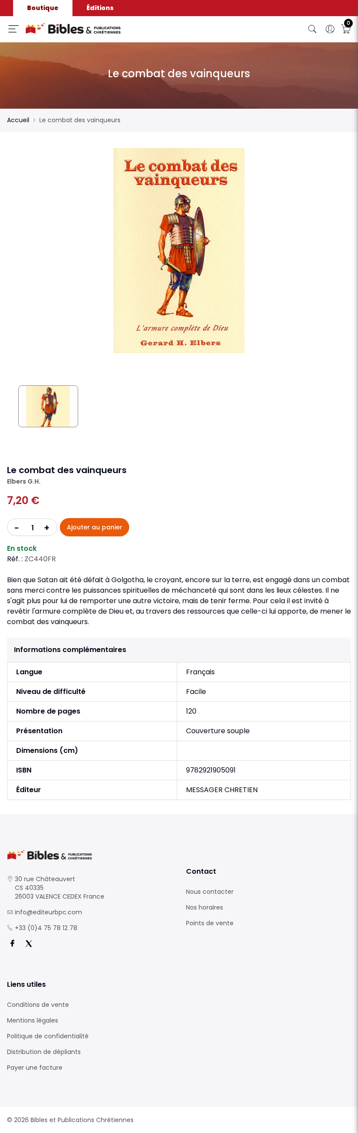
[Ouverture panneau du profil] (330, 29)
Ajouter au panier (94, 527)
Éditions (100, 7)
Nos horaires (204, 907)
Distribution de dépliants (44, 1051)
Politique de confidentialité (48, 1036)
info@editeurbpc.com (48, 912)
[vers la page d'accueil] (89, 855)
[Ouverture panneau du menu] (13, 28)
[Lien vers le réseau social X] (28, 943)
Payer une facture (34, 1067)
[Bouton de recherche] (312, 29)
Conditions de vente (38, 1004)
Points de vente (210, 923)
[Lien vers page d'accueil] (106, 28)
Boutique (43, 7)
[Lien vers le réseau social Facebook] (12, 943)
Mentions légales (32, 1020)
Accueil (18, 120)
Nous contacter (210, 891)
